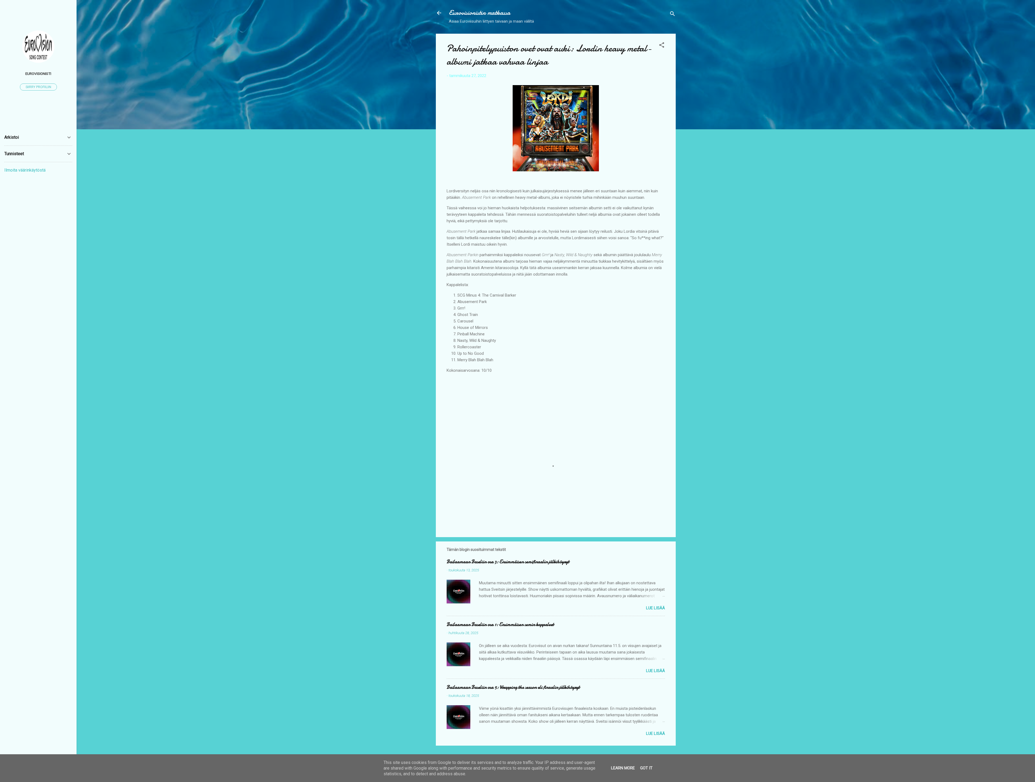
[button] (661, 46)
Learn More (623, 768)
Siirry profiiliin (38, 87)
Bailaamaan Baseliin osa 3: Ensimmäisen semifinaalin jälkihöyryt (508, 561)
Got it (646, 768)
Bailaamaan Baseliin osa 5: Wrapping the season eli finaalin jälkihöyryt (513, 687)
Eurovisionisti (38, 73)
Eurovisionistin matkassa (479, 12)
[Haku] (672, 14)
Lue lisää (655, 608)
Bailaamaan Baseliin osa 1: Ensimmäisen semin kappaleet (500, 624)
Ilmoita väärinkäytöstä (25, 170)
